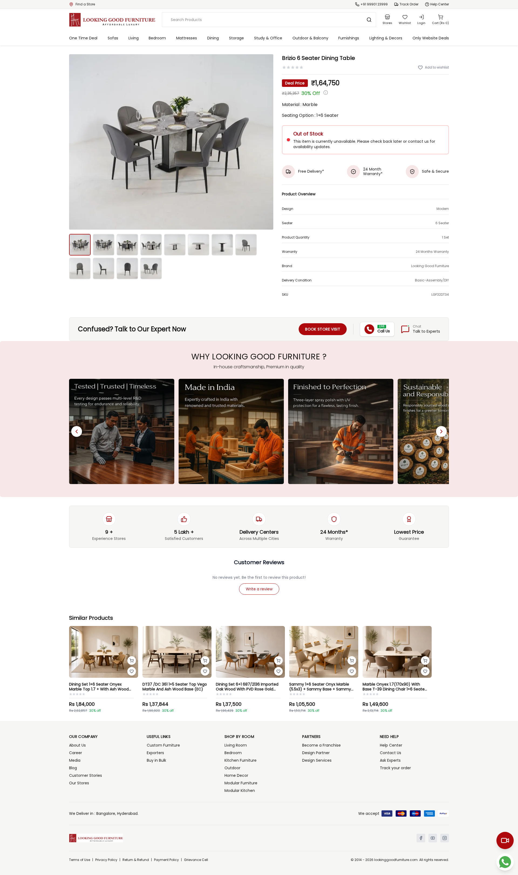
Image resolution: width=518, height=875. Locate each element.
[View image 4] (151, 245)
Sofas (113, 38)
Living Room (235, 745)
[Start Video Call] (505, 840)
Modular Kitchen (239, 790)
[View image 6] (198, 245)
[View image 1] (80, 245)
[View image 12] (151, 268)
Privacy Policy (106, 860)
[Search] (369, 19)
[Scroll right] (441, 431)
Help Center (391, 745)
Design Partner (316, 752)
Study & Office (268, 38)
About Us (77, 745)
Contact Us (390, 752)
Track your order (395, 768)
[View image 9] (80, 268)
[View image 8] (246, 245)
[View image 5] (175, 245)
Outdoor (232, 768)
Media (74, 760)
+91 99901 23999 (374, 4)
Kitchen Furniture (240, 760)
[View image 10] (103, 268)
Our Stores (79, 783)
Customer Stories (85, 775)
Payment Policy (166, 860)
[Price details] (325, 92)
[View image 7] (222, 245)
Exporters (155, 752)
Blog (73, 768)
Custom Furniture (163, 745)
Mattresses (186, 38)
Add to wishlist (437, 67)
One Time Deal (83, 38)
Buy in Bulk (156, 760)
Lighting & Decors (385, 38)
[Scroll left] (76, 431)
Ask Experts (390, 760)
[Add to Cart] (131, 660)
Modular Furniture (240, 783)
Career (75, 752)
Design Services (317, 760)
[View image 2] (103, 245)
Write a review (259, 589)
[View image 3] (127, 245)
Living (133, 38)
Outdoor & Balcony (310, 38)
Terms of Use (79, 860)
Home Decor (236, 775)
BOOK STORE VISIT (322, 329)
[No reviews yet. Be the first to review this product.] (293, 67)
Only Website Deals (431, 38)
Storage (236, 38)
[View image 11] (127, 268)
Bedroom (157, 38)
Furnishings (348, 38)
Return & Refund (135, 860)
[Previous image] (76, 142)
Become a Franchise (321, 745)
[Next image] (266, 142)
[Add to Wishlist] (131, 671)
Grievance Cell (196, 860)
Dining (213, 38)
